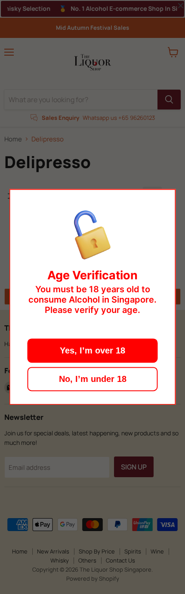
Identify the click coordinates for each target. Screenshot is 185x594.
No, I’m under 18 (92, 379)
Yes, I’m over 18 (92, 351)
